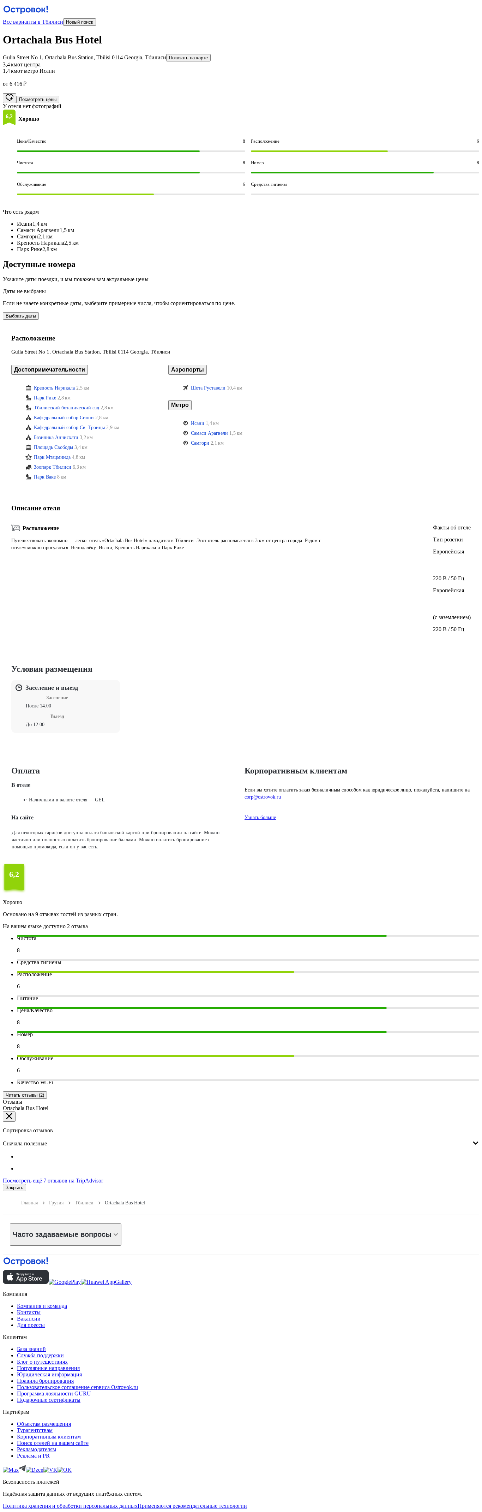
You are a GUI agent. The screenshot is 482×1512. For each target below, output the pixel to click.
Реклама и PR (33, 1456)
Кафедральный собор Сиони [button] (64, 417)
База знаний (31, 1349)
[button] (9, 117)
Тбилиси (84, 1202)
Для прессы (31, 1325)
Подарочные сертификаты (48, 1400)
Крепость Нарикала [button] (54, 388)
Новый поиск (79, 22)
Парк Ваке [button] (45, 477)
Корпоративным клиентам (49, 1437)
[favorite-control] (9, 98)
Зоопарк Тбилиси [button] (52, 467)
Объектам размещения (44, 1424)
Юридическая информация (49, 1374)
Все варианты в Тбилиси (33, 22)
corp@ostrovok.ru (263, 797)
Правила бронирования (45, 1381)
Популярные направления (48, 1368)
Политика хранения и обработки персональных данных (70, 1506)
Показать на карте (188, 57)
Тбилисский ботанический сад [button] (66, 407)
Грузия (56, 1202)
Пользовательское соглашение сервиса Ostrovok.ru (77, 1387)
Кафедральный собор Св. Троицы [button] (69, 427)
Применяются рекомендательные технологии (192, 1506)
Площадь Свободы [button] (53, 447)
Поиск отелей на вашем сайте (53, 1443)
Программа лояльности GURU (54, 1394)
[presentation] (241, 1137)
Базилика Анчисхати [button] (56, 437)
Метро (180, 405)
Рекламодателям (36, 1449)
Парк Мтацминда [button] (52, 457)
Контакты (29, 1312)
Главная (29, 1202)
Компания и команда (42, 1306)
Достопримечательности (49, 370)
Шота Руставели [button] (208, 388)
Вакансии (29, 1319)
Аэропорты (187, 370)
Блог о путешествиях (42, 1362)
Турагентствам (35, 1430)
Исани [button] (197, 423)
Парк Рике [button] (45, 398)
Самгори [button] (200, 443)
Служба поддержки (40, 1355)
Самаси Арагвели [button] (209, 433)
